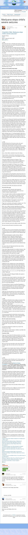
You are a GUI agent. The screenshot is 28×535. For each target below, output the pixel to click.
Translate (24, 11)
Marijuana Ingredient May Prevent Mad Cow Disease (13, 458)
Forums (4, 14)
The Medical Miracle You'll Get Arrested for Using (12, 446)
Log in (4, 470)
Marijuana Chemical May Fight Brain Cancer (11, 442)
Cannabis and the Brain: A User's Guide (10, 460)
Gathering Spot (5, 7)
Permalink (24, 473)
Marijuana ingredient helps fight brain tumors (11, 447)
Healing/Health (17, 14)
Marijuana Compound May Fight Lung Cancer (12, 451)
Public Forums (10, 14)
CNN (3, 37)
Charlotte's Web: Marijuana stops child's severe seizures (12, 33)
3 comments (5, 468)
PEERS (14, 515)
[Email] (3, 462)
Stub (9, 28)
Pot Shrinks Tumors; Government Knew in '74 (12, 459)
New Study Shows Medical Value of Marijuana (12, 441)
